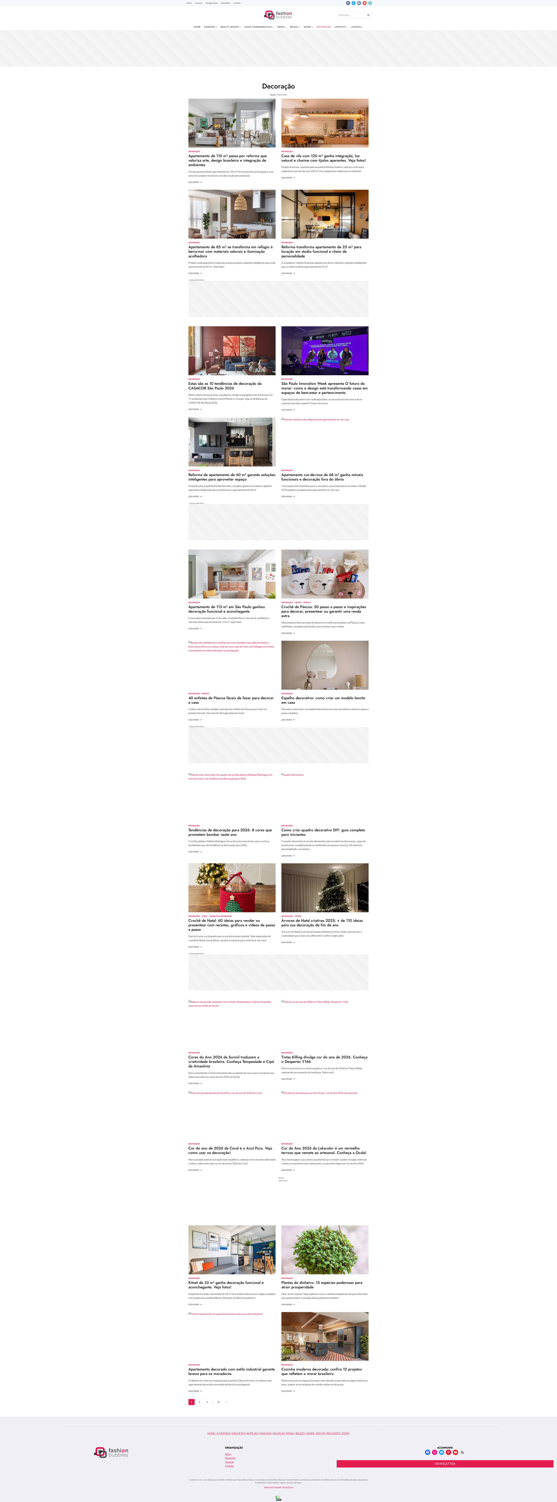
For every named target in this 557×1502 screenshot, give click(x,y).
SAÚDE (310, 1433)
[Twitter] (354, 3)
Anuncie (198, 3)
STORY (346, 1433)
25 (218, 1402)
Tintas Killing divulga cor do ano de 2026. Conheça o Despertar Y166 (324, 1059)
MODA (290, 1433)
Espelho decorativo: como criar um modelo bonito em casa (323, 700)
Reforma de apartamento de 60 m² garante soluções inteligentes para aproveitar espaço (231, 477)
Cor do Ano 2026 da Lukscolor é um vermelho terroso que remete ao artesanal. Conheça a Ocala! (323, 1150)
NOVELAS (279, 1433)
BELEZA (300, 1433)
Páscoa (307, 602)
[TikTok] (370, 3)
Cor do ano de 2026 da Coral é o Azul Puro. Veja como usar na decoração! (230, 1150)
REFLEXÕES (333, 1433)
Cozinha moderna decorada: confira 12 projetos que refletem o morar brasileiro (321, 1371)
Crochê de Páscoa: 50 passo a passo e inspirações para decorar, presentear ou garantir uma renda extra (323, 611)
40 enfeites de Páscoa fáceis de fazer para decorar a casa (231, 700)
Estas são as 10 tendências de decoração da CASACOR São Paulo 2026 (225, 386)
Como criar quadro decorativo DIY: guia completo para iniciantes (323, 832)
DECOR (320, 1433)
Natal (204, 916)
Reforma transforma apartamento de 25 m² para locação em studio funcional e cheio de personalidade (321, 251)
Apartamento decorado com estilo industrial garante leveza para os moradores (231, 1371)
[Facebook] (348, 3)
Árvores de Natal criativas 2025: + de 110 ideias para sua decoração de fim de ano (322, 923)
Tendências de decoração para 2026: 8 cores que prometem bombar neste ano (230, 832)
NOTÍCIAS (252, 1433)
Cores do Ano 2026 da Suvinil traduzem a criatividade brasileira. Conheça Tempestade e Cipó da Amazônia (231, 1061)
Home (197, 27)
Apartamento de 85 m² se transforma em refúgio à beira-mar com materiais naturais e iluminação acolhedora (230, 251)
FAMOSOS (265, 1433)
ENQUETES (238, 1433)
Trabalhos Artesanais (220, 916)
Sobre (189, 3)
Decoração (324, 27)
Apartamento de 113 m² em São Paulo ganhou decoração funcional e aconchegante (226, 609)
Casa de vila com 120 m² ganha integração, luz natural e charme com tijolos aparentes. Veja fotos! (323, 158)
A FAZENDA (223, 1433)
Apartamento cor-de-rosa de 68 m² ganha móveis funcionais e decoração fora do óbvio (322, 477)
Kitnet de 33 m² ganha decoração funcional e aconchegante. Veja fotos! (226, 1285)
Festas (298, 602)
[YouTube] (365, 3)
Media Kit (230, 1458)
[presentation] (232, 123)
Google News (212, 3)
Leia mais (195, 182)
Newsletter (225, 3)
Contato (237, 3)
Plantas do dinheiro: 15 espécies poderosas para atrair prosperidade (321, 1285)
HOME (211, 1433)
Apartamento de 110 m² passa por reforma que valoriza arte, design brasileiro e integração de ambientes (227, 160)
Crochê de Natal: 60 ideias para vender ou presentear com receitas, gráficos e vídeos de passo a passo (231, 925)
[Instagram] (359, 3)
